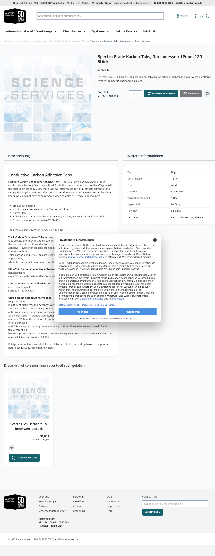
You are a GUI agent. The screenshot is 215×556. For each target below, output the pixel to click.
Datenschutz (114, 501)
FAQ (109, 510)
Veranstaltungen (48, 501)
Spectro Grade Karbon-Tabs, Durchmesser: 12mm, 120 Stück (121, 40)
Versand (77, 506)
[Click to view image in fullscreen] (48, 98)
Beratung (78, 496)
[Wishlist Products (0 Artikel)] (201, 16)
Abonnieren (152, 512)
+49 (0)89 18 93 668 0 (42, 539)
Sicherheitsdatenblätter (52, 510)
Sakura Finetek (126, 31)
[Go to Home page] (15, 16)
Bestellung (79, 501)
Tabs (86, 40)
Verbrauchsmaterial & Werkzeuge (28, 31)
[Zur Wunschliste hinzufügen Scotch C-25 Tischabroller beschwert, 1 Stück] (12, 448)
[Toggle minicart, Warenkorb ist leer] (208, 16)
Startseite (8, 40)
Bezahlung (79, 510)
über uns (44, 496)
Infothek (149, 31)
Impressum (113, 506)
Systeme (98, 31)
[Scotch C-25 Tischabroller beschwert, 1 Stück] (28, 397)
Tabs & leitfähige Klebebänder (66, 40)
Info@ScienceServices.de (188, 2)
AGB (109, 496)
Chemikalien (72, 31)
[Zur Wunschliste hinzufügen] (207, 93)
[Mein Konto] (195, 16)
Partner (43, 506)
